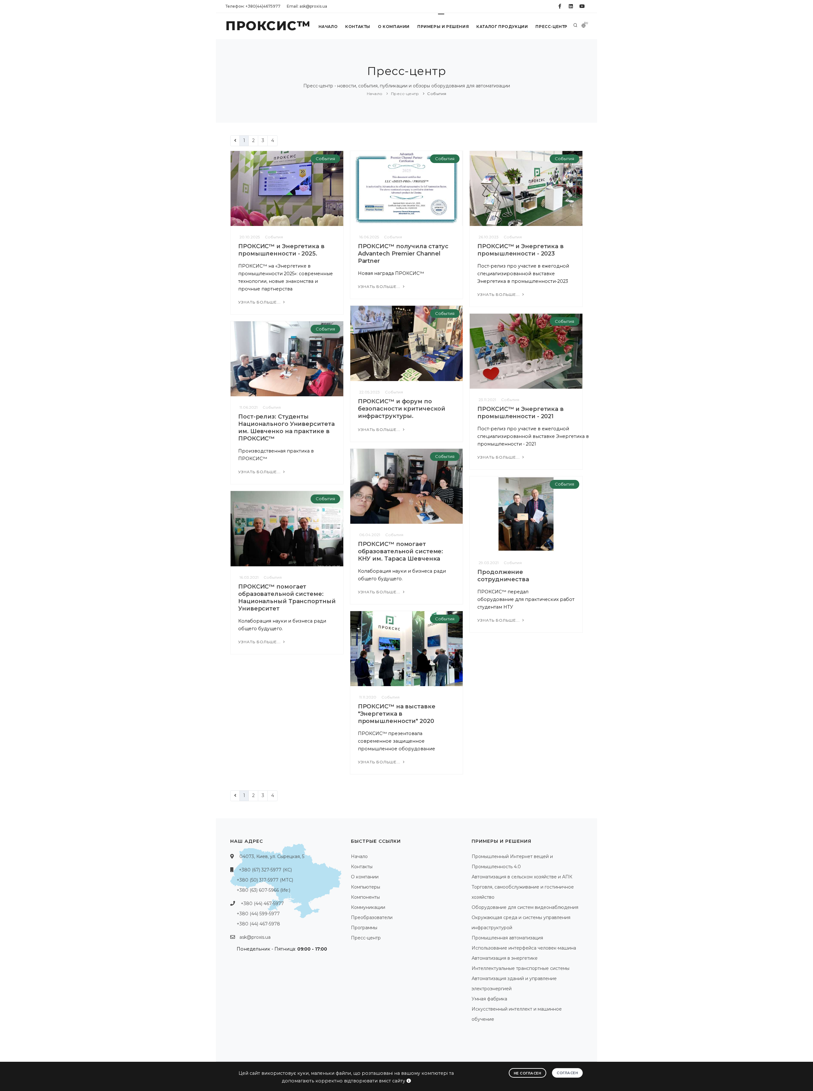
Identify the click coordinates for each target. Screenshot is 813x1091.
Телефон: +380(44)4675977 (252, 6)
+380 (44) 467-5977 (262, 903)
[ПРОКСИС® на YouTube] (582, 6)
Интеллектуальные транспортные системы (520, 968)
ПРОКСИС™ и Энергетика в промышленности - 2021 (520, 413)
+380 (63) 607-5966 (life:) (263, 890)
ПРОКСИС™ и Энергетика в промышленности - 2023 (520, 250)
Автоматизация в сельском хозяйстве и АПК (522, 877)
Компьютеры (365, 887)
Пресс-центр (551, 26)
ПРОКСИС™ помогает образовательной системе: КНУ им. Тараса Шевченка (400, 551)
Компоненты (365, 897)
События (437, 93)
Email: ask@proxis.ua (307, 6)
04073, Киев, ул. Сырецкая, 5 (271, 856)
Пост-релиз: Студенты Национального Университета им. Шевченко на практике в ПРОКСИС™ (286, 427)
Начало (328, 26)
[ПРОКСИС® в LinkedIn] (570, 6)
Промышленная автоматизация (507, 938)
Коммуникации (368, 907)
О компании (394, 26)
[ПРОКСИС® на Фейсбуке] (559, 6)
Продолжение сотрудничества (503, 576)
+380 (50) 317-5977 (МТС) (265, 880)
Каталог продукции (502, 26)
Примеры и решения (443, 26)
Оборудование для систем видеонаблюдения (525, 907)
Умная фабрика (489, 999)
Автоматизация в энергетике (505, 958)
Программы (364, 928)
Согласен (567, 1073)
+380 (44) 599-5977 (258, 914)
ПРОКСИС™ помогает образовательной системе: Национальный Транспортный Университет (287, 597)
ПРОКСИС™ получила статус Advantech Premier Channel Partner (403, 253)
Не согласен (527, 1073)
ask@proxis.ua (255, 937)
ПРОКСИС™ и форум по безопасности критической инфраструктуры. (402, 408)
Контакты (357, 26)
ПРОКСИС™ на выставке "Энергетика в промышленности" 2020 (396, 714)
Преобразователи (372, 917)
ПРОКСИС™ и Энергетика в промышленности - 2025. (281, 250)
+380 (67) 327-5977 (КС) (265, 870)
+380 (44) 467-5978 (258, 924)
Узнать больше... (260, 302)
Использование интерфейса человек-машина (524, 948)
